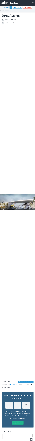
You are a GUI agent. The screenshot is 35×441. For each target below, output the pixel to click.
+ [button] (4, 435)
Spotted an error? (4, 10)
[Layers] (31, 435)
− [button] (4, 438)
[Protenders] (9, 2)
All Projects (7, 7)
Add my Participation (26, 381)
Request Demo (17, 423)
